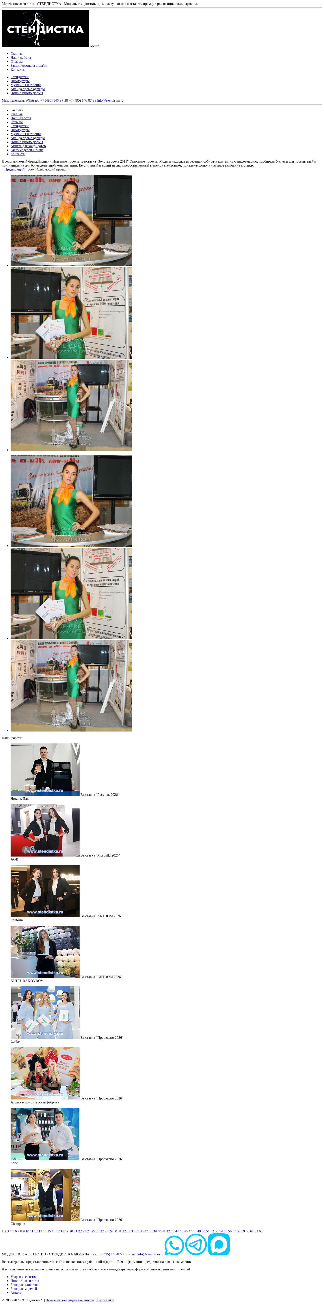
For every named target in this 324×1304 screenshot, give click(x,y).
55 (225, 1231)
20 (71, 1231)
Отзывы (17, 61)
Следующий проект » (53, 169)
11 (31, 1231)
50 (203, 1231)
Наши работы (21, 57)
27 (102, 1231)
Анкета (16, 1293)
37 (146, 1231)
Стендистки (20, 77)
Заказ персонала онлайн (29, 65)
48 (194, 1231)
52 (212, 1231)
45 (181, 1231)
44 (177, 1231)
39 (155, 1231)
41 (164, 1231)
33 (128, 1231)
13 (40, 1231)
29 (111, 1231)
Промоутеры (20, 81)
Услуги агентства (24, 1277)
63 (261, 1231)
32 (124, 1231)
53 (216, 1231)
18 (62, 1231)
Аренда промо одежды (28, 89)
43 (172, 1231)
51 (208, 1231)
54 (221, 1231)
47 (190, 1231)
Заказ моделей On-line (27, 150)
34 (133, 1231)
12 (36, 1231)
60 (247, 1231)
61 (252, 1231)
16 (53, 1231)
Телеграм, (17, 100)
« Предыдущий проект (19, 169)
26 (97, 1231)
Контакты (18, 69)
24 (89, 1231)
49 (199, 1231)
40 (159, 1231)
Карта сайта (105, 1300)
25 (93, 1231)
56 (230, 1231)
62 (256, 1231)
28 (106, 1231)
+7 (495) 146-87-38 (54, 100)
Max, (5, 100)
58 (238, 1231)
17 (58, 1231)
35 (137, 1231)
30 (115, 1231)
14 (45, 1231)
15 (49, 1231)
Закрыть (17, 110)
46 (186, 1231)
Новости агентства (25, 1281)
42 (168, 1231)
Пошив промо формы (27, 93)
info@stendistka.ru (110, 100)
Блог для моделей (24, 1289)
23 (84, 1231)
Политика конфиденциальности (70, 1300)
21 (75, 1231)
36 (141, 1231)
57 (234, 1231)
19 (67, 1231)
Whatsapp (32, 100)
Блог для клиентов (25, 1285)
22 (80, 1231)
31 (119, 1231)
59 (243, 1231)
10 (27, 1231)
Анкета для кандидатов (28, 146)
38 (150, 1231)
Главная (16, 53)
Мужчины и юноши (26, 85)
